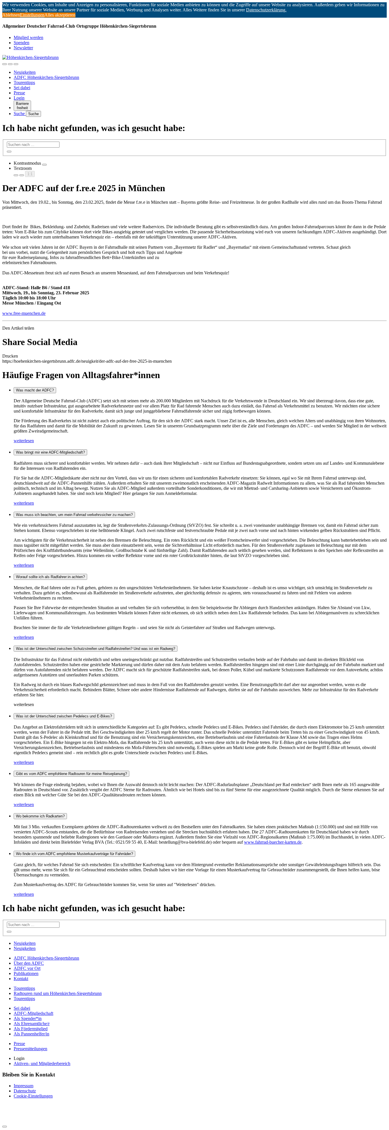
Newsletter (23, 47)
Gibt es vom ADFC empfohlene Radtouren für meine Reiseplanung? (71, 774)
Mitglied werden (28, 37)
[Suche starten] (9, 151)
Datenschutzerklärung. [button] (266, 9)
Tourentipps (24, 82)
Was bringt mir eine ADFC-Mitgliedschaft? (50, 452)
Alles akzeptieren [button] (59, 15)
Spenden (21, 42)
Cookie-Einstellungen (33, 1096)
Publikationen (26, 973)
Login (19, 97)
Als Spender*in (28, 1018)
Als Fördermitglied (31, 1028)
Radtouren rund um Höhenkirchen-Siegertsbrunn (58, 993)
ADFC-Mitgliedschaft (33, 1013)
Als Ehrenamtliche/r (32, 1023)
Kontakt (21, 978)
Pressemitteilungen (30, 1048)
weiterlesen (24, 440)
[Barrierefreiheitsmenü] (4, 64)
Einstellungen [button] (32, 15)
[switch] (44, 165)
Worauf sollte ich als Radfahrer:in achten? (50, 577)
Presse (19, 92)
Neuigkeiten (25, 72)
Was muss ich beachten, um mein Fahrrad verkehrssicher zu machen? (74, 515)
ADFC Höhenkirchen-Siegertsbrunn (46, 77)
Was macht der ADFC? (35, 390)
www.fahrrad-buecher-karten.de (273, 842)
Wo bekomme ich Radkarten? (40, 816)
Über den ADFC (29, 963)
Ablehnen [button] (11, 15)
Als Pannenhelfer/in (31, 1033)
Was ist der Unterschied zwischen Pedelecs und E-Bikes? (64, 716)
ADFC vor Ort (27, 968)
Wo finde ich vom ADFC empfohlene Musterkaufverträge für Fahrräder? (74, 854)
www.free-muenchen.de (24, 313)
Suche (20, 113)
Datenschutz (25, 1090)
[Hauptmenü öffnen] (16, 64)
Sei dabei (22, 87)
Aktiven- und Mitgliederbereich (42, 1063)
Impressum (23, 1085)
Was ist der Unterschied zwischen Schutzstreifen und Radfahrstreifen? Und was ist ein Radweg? (95, 648)
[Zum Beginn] (4, 1126)
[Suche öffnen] (10, 64)
